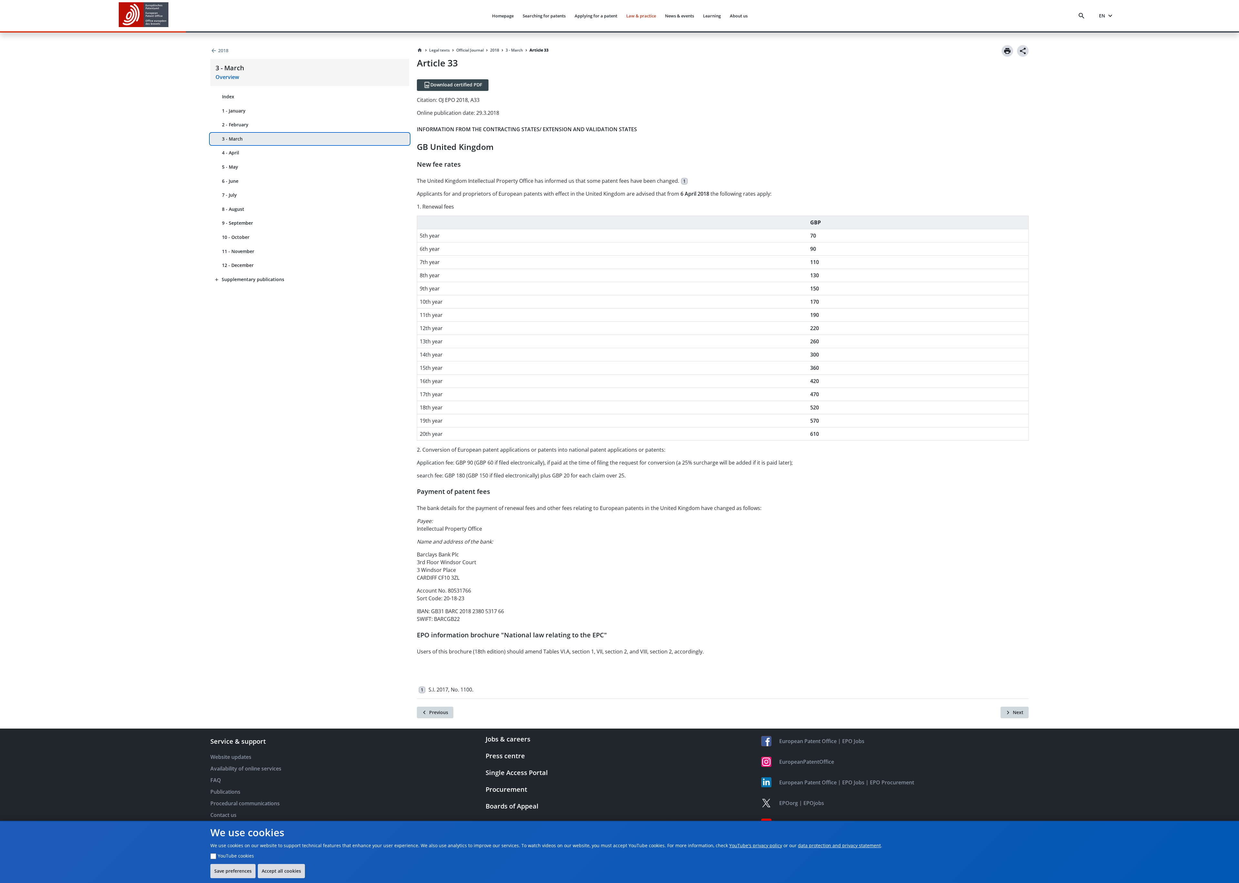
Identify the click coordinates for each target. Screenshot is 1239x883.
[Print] (1007, 51)
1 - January (234, 111)
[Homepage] (420, 50)
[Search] (1082, 16)
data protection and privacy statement (839, 845)
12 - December (238, 265)
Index (228, 96)
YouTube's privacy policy (755, 845)
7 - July (229, 195)
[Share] (1023, 51)
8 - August (233, 209)
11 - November (238, 251)
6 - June (230, 181)
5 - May (230, 167)
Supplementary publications (253, 279)
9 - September (237, 223)
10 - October (235, 237)
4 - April (230, 153)
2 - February (235, 125)
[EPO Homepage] (143, 15)
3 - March (232, 139)
